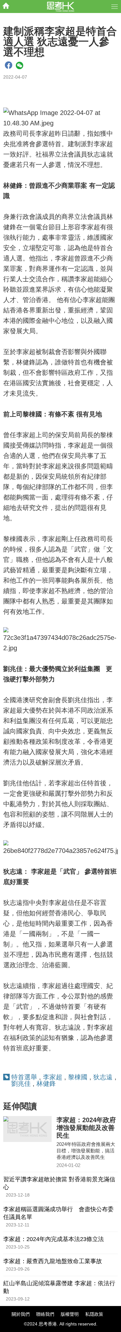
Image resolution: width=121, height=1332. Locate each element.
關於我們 (21, 1314)
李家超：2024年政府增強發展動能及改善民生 (86, 1127)
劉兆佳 (21, 1083)
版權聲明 (70, 1314)
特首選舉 (24, 1077)
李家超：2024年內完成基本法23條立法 (53, 1239)
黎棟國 (77, 1077)
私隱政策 (94, 1314)
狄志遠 (103, 1077)
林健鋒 (46, 1083)
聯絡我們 (45, 1314)
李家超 (52, 1077)
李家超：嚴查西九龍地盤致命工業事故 (52, 1261)
